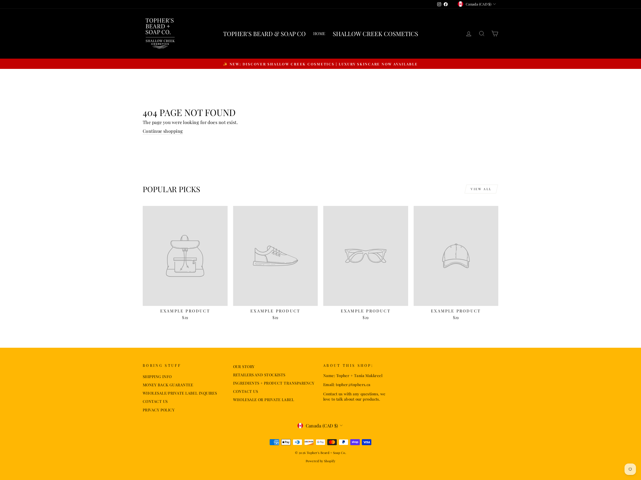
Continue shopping (163, 131)
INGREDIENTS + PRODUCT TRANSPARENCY (273, 383)
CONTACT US (155, 401)
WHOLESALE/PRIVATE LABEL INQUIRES (180, 393)
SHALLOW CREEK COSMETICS (375, 34)
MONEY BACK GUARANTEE (168, 384)
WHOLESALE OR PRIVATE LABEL (263, 399)
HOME (319, 33)
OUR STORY (244, 366)
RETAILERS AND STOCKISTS (259, 374)
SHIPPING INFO (157, 376)
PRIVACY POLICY (159, 409)
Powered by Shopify (320, 461)
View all (481, 189)
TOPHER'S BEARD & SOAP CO (264, 34)
